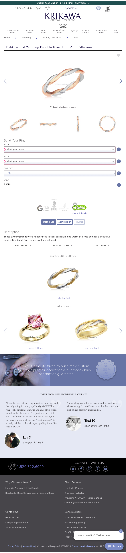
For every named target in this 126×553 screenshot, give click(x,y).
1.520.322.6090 (23, 7)
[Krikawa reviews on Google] (43, 208)
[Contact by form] (38, 8)
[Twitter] (73, 469)
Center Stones (85, 31)
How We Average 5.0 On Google (22, 487)
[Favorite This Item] (118, 55)
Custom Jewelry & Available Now (82, 502)
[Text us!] (114, 547)
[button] (120, 81)
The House (116, 31)
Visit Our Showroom (15, 527)
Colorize (79, 222)
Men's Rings (44, 31)
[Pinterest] (89, 469)
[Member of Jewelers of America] (64, 207)
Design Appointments (16, 522)
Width (7, 180)
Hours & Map (12, 517)
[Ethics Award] (54, 205)
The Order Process (74, 487)
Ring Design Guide (101, 31)
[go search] (98, 8)
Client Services (73, 482)
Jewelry (74, 31)
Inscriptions (61, 245)
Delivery (101, 245)
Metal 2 (8, 156)
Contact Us (11, 512)
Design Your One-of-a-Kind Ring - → (63, 2)
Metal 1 (8, 144)
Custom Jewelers (63, 20)
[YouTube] (105, 469)
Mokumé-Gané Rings (59, 31)
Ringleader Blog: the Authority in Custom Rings (29, 492)
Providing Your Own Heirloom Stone (83, 497)
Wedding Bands (30, 31)
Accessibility (29, 546)
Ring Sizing (21, 245)
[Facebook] (81, 469)
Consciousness (73, 512)
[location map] (47, 8)
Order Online (48, 222)
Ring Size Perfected (75, 492)
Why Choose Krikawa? (18, 482)
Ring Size (8, 168)
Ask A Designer (65, 222)
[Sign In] (108, 8)
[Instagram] (97, 469)
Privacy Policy (14, 546)
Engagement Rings (13, 31)
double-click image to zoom (64, 107)
